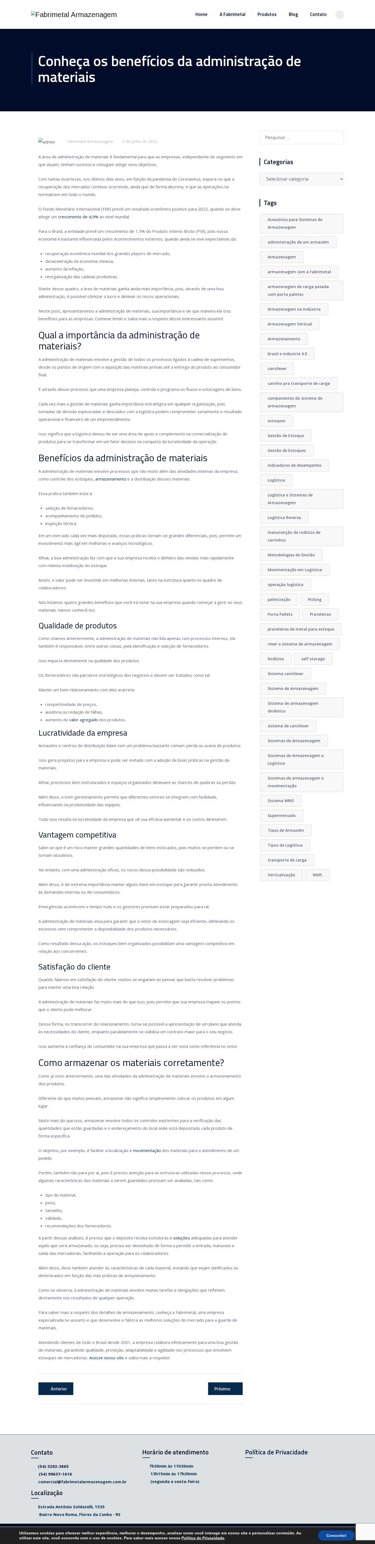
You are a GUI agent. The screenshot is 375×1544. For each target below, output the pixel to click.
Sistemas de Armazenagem (294, 740)
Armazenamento (284, 338)
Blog (293, 14)
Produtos (267, 14)
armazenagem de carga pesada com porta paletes (298, 290)
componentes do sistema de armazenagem (295, 402)
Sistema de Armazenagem (293, 688)
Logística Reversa (284, 517)
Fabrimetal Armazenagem (90, 141)
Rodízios (276, 658)
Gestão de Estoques (287, 450)
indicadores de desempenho (294, 465)
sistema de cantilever (288, 725)
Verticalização (281, 874)
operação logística (285, 584)
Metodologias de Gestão (291, 554)
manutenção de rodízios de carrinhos (294, 536)
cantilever (277, 368)
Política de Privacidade (276, 1452)
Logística (276, 480)
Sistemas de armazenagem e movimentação (296, 781)
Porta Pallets (280, 614)
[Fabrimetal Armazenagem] (74, 14)
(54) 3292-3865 (53, 1466)
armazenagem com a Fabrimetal (299, 271)
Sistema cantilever (285, 673)
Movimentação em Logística (295, 569)
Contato (318, 14)
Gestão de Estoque (286, 435)
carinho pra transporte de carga (299, 383)
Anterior (59, 1388)
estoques (276, 420)
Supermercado (282, 815)
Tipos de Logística (285, 845)
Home (201, 14)
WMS (317, 874)
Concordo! (336, 1535)
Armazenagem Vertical (290, 324)
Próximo (222, 1388)
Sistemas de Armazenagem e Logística (296, 759)
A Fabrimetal (232, 14)
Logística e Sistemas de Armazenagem (290, 498)
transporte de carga (287, 860)
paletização (279, 599)
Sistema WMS (281, 800)
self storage (313, 658)
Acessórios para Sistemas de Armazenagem (295, 223)
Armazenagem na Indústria (294, 309)
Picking (314, 599)
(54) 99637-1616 (55, 1474)
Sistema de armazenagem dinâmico (293, 707)
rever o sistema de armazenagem (300, 644)
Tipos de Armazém (286, 830)
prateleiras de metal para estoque (301, 629)
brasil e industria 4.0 (287, 353)
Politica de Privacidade (202, 1538)
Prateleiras (320, 614)
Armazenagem (282, 256)
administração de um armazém (298, 242)
